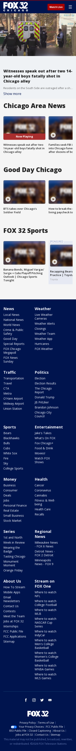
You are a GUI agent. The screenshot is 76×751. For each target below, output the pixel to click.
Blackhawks (11, 438)
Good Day (10, 339)
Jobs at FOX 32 (13, 621)
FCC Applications (14, 636)
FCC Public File (13, 631)
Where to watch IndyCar (45, 633)
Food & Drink (44, 448)
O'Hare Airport (13, 398)
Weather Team (45, 334)
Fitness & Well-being (45, 502)
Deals (7, 495)
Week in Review (14, 542)
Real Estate (11, 510)
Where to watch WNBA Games (45, 667)
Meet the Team (14, 616)
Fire (5, 458)
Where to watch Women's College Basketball (46, 656)
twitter (42, 700)
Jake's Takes (43, 433)
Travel (7, 383)
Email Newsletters (11, 599)
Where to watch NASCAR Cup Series (45, 622)
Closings (40, 329)
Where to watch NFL (45, 594)
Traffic (9, 372)
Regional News (43, 534)
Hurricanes (42, 344)
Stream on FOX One (44, 584)
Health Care (43, 509)
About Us (12, 581)
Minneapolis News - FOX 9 (44, 562)
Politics (42, 372)
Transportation (13, 378)
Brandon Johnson (46, 407)
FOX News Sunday (10, 359)
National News (13, 320)
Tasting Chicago (14, 556)
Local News (11, 315)
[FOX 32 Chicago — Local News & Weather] (15, 7)
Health (41, 479)
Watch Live (56, 7)
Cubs (6, 448)
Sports (9, 427)
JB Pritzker (42, 402)
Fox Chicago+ (44, 443)
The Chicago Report (43, 390)
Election (40, 378)
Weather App (43, 339)
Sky (5, 463)
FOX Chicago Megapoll (12, 351)
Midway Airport (13, 404)
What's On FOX (45, 438)
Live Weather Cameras (44, 316)
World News (11, 325)
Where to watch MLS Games (45, 676)
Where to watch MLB (45, 612)
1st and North (12, 537)
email (50, 700)
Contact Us (11, 606)
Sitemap (9, 641)
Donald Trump (44, 397)
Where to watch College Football (46, 603)
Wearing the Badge (11, 549)
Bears (7, 433)
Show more (12, 93)
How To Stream (14, 587)
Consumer (10, 490)
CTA (6, 388)
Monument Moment (11, 563)
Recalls (39, 514)
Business (9, 485)
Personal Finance (15, 505)
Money (9, 479)
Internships (10, 626)
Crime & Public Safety (13, 332)
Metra (7, 393)
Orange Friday (13, 570)
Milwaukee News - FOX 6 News (46, 544)
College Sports (13, 468)
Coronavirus (43, 490)
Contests (9, 611)
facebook (26, 700)
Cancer (39, 485)
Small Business (13, 516)
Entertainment (49, 427)
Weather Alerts (45, 323)
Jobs (6, 500)
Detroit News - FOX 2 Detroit (45, 553)
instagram (34, 700)
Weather (43, 308)
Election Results (45, 383)
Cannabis (41, 495)
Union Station (12, 409)
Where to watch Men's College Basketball (45, 644)
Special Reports (13, 344)
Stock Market (12, 521)
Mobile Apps (11, 592)
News (8, 308)
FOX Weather (44, 349)
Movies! (40, 453)
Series (9, 531)
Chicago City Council (43, 414)
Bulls (6, 443)
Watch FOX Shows (42, 460)
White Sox (10, 453)
